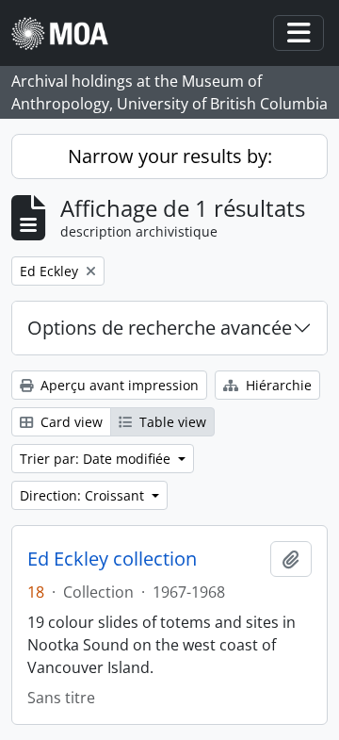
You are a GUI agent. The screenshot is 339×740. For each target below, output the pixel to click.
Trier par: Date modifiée (97, 459)
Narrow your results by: (170, 156)
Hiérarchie (277, 385)
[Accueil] (67, 33)
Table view (171, 422)
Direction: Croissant (84, 495)
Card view (70, 422)
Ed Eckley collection (112, 559)
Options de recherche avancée (159, 327)
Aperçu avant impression (118, 385)
